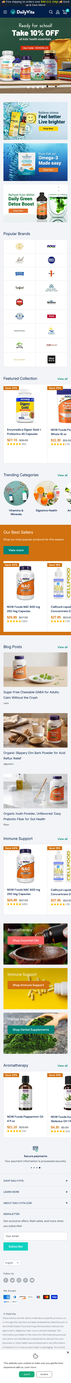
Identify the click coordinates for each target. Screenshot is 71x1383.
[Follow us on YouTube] (32, 1280)
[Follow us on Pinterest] (25, 1280)
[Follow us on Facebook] (5, 1280)
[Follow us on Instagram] (19, 1280)
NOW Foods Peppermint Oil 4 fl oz (25, 1119)
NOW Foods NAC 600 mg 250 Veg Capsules (23, 609)
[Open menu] (5, 12)
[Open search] (51, 12)
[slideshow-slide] (35, 55)
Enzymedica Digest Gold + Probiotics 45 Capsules (24, 432)
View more (16, 550)
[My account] (57, 12)
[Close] (68, 1352)
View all (63, 379)
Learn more (30, 1367)
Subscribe (16, 1246)
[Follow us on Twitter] (12, 1280)
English (9, 1262)
